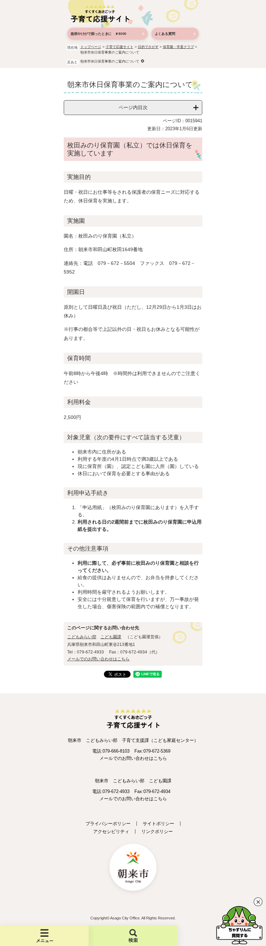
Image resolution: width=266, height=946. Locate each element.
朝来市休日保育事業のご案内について (109, 61)
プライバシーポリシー (108, 823)
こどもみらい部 (81, 636)
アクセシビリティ (111, 831)
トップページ (90, 47)
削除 (142, 61)
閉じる (258, 901)
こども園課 (110, 636)
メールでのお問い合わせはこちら (98, 659)
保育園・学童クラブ (178, 47)
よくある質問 (165, 34)
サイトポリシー (158, 823)
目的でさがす (148, 47)
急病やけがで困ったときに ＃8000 (98, 34)
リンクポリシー (157, 831)
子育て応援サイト (119, 47)
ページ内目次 (133, 107)
